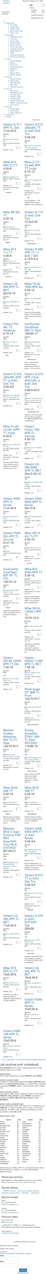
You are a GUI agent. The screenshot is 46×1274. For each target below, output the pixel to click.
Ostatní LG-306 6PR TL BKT (11, 286)
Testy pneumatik (15, 99)
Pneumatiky (14, 25)
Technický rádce (15, 95)
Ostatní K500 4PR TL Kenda (11, 501)
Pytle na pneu (14, 33)
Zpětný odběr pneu (16, 113)
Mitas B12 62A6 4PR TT (33, 570)
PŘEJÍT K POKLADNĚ (7, 1253)
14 (19, 1060)
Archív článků (14, 111)
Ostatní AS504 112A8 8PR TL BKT (33, 660)
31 (45, 1060)
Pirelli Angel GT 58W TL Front (32, 692)
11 (15, 1060)
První (3, 1060)
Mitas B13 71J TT (9, 250)
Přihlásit (23, 1270)
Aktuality (8, 107)
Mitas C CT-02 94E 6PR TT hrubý (32, 165)
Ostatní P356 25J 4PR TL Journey (11, 536)
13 (18, 1060)
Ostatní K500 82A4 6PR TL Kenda (33, 501)
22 (31, 1060)
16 (22, 1060)
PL (34, 8)
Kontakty (8, 117)
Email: (2, 1256)
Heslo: (2, 1261)
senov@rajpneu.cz (12, 1204)
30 (43, 1060)
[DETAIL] (12, 140)
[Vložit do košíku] (20, 148)
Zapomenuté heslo (23, 1273)
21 (30, 1060)
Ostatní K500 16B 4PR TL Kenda (11, 1034)
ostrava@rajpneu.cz (12, 1212)
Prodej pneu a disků (16, 37)
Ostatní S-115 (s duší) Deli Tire (34, 215)
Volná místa (14, 65)
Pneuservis (13, 39)
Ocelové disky (14, 27)
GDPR (12, 71)
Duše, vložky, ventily (16, 31)
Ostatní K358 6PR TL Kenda (33, 1002)
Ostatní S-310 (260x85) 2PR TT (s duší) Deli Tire (12, 379)
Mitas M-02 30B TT (32, 789)
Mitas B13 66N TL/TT (10, 163)
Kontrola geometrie (16, 51)
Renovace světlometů (17, 55)
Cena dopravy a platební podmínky (28, 1191)
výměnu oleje (31, 1182)
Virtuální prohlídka (15, 61)
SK (32, 8)
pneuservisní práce (17, 1182)
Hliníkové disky (15, 29)
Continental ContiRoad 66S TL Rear (33, 327)
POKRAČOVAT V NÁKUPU (23, 1253)
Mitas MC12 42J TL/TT (32, 534)
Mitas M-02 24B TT (10, 789)
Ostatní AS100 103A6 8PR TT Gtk (12, 660)
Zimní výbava (14, 105)
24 (34, 1060)
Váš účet (8, 77)
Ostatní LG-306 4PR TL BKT (11, 918)
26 (37, 1060)
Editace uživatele (15, 79)
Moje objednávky (15, 83)
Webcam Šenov (15, 73)
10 (13, 1060)
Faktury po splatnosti (16, 87)
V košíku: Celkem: (37, 11)
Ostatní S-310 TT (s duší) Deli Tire (34, 878)
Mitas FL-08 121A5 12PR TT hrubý (11, 429)
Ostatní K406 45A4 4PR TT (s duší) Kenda (33, 833)
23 (33, 1060)
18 (25, 1060)
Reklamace (13, 69)
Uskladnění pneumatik (17, 49)
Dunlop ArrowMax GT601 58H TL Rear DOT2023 (32, 736)
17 (24, 1060)
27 (39, 1060)
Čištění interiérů (15, 45)
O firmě (8, 59)
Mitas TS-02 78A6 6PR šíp (34, 285)
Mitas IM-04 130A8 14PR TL (33, 611)
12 (16, 1060)
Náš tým (12, 63)
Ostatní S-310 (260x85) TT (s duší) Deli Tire (34, 129)
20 (28, 1060)
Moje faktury (14, 85)
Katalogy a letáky (15, 97)
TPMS (12, 53)
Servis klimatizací (15, 43)
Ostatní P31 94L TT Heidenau (11, 327)
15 (21, 1060)
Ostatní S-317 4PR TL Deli (12, 126)
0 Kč (43, 12)
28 (40, 1060)
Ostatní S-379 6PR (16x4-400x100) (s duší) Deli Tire (34, 380)
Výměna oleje (14, 41)
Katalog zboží (10, 23)
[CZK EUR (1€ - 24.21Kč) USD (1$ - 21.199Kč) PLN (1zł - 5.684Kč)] (36, 5)
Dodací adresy (14, 81)
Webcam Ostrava (15, 75)
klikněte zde (32, 1242)
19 (27, 1060)
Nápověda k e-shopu (16, 93)
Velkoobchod (10, 115)
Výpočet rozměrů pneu (17, 101)
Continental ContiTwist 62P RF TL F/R (10, 573)
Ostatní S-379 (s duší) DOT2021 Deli (34, 920)
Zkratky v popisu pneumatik (18, 103)
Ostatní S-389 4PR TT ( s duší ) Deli (34, 252)
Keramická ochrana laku (17, 57)
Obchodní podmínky (16, 67)
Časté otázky (14, 91)
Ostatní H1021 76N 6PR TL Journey (32, 431)
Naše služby (10, 35)
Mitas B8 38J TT (11, 213)
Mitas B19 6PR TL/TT (10, 969)
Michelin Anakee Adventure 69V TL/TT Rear (10, 736)
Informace (9, 89)
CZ (30, 8)
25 (36, 1060)
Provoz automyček (16, 47)
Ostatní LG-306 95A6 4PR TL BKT (33, 467)
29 (42, 1060)
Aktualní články (15, 109)
